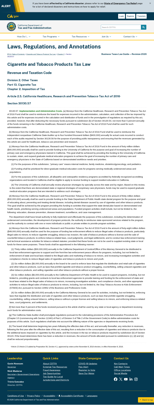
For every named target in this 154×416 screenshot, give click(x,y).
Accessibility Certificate (72, 396)
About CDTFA (50, 363)
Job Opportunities (52, 373)
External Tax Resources (55, 367)
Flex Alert (83, 367)
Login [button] (121, 16)
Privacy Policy (33, 396)
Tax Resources (79, 36)
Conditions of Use (15, 396)
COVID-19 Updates (87, 363)
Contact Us (129, 36)
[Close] (150, 3)
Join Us (105, 36)
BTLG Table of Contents (16, 54)
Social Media (120, 373)
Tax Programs (50, 36)
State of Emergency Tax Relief (120, 3)
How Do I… (22, 36)
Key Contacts (121, 363)
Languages (92, 396)
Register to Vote (86, 370)
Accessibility (49, 396)
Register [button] (130, 16)
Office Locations (122, 370)
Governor (11, 367)
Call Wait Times (122, 367)
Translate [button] (141, 16)
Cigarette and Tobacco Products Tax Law (41, 54)
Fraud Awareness (51, 370)
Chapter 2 (60, 54)
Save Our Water (86, 373)
